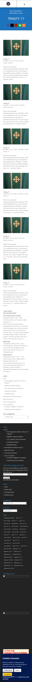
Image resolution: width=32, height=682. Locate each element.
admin (7, 61)
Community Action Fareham (13, 409)
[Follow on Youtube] (16, 25)
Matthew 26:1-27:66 (9, 568)
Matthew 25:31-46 (18, 565)
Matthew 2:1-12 (17, 549)
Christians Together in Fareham (14, 407)
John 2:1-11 (14, 520)
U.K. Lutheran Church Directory (14, 388)
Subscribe (6, 478)
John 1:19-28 (7, 520)
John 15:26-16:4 (24, 526)
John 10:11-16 (23, 523)
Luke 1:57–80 (15, 532)
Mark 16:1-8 (24, 546)
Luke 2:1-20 (23, 532)
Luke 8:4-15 (22, 534)
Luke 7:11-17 (14, 534)
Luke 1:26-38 (7, 532)
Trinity (5, 63)
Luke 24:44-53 (7, 546)
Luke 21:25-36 (16, 543)
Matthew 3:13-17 (8, 551)
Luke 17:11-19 (16, 540)
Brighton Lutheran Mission (12, 385)
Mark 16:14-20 (7, 549)
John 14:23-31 (15, 526)
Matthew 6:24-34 (8, 557)
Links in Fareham (8, 404)
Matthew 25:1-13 (8, 565)
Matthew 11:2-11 (18, 557)
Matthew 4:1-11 (18, 551)
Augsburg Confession (9, 518)
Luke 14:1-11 (24, 537)
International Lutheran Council (12, 396)
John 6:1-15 (22, 520)
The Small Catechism (9, 402)
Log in (6, 487)
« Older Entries (7, 311)
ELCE (4, 379)
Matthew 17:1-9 (18, 560)
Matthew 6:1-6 (7, 554)
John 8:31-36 (7, 523)
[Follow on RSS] (23, 25)
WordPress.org (8, 495)
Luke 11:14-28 (16, 537)
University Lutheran (10, 391)
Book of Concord (8, 399)
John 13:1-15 (7, 526)
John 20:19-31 (22, 529)
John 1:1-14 (19, 518)
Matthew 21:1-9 (18, 563)
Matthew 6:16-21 (17, 554)
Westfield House (9, 394)
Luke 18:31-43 (7, 543)
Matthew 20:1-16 (8, 563)
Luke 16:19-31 (7, 540)
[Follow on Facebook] (8, 25)
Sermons (21, 61)
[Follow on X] (12, 25)
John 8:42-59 (15, 523)
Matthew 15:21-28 (8, 560)
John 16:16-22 (7, 529)
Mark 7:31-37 (16, 546)
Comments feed (9, 492)
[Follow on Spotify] (20, 25)
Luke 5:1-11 (7, 534)
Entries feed (8, 489)
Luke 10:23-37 (7, 537)
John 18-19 (15, 529)
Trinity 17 (6, 59)
